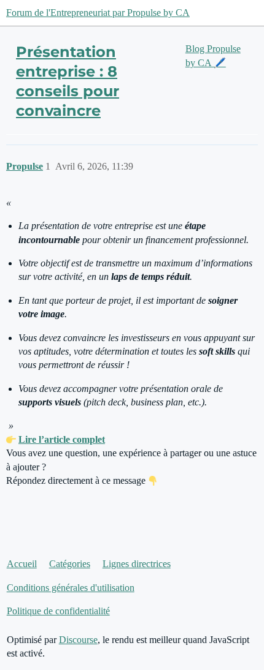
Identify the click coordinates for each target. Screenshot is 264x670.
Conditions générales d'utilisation (70, 587)
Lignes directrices (137, 564)
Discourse (78, 639)
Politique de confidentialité (58, 611)
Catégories (69, 564)
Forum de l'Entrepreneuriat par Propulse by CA (98, 12)
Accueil (22, 564)
